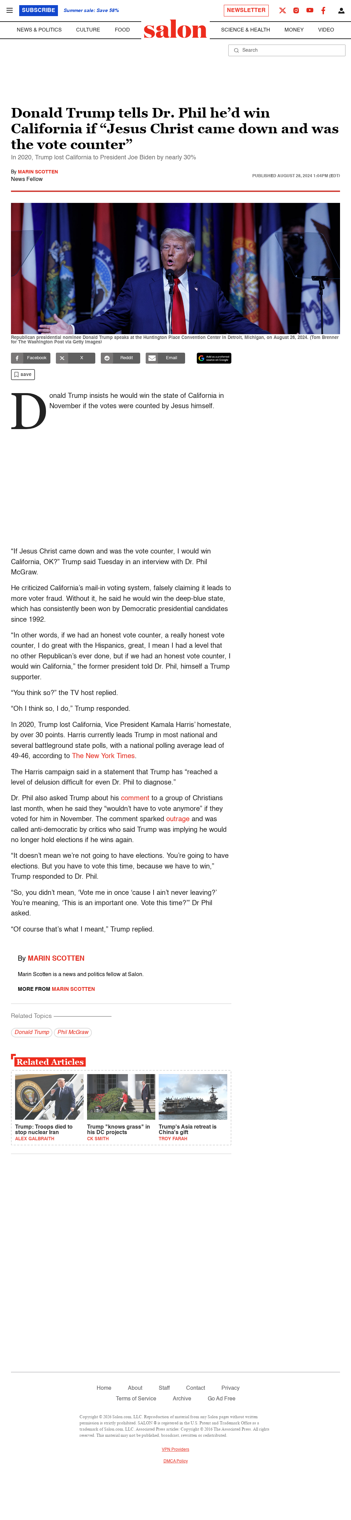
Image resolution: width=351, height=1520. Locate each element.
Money (294, 30)
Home (104, 1388)
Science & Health (245, 30)
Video (326, 30)
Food (122, 30)
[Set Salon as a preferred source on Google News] (214, 358)
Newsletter (246, 10)
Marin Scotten (38, 172)
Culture (88, 30)
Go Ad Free (221, 1399)
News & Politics (39, 30)
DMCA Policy (176, 1461)
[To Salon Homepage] (175, 29)
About (135, 1388)
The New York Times (103, 756)
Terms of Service (136, 1399)
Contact (195, 1388)
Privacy (230, 1388)
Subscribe (38, 10)
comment (135, 798)
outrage (178, 819)
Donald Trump (31, 1032)
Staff (164, 1388)
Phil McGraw (72, 1032)
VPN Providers (175, 1450)
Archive (182, 1399)
